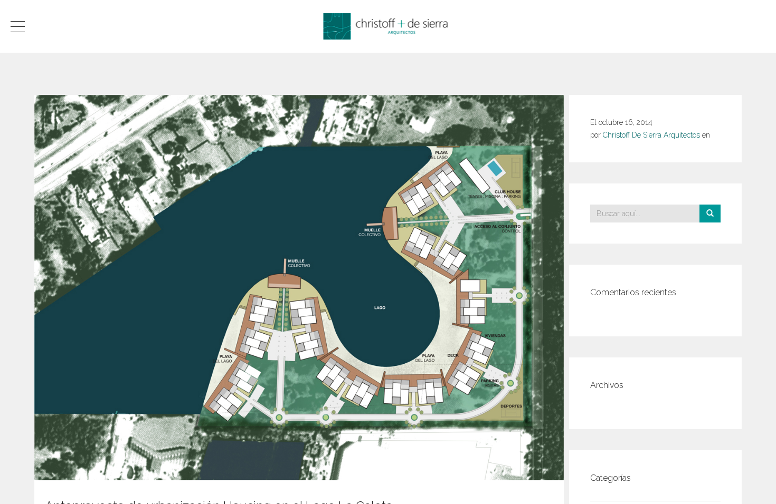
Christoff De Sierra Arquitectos (651, 135)
